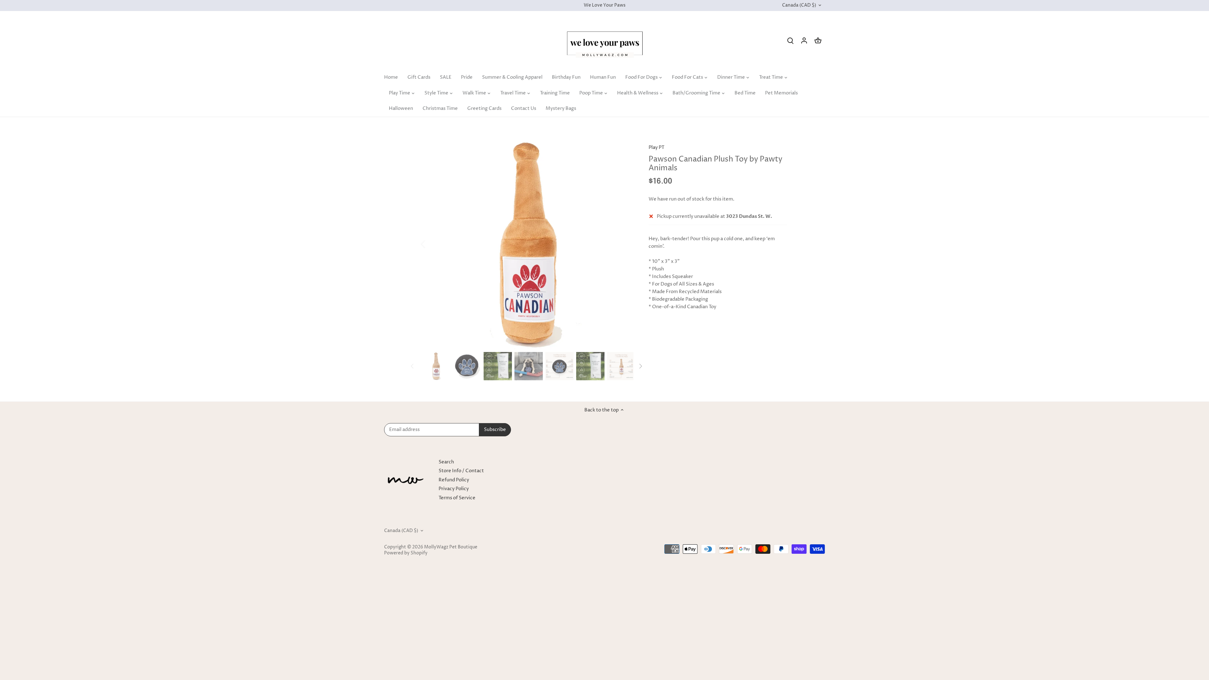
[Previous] (431, 243)
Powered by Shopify (406, 553)
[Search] (790, 40)
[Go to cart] (818, 40)
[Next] (624, 243)
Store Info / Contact (461, 471)
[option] (527, 243)
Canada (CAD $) (799, 5)
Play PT (656, 147)
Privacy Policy (454, 488)
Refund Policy (454, 480)
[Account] (804, 40)
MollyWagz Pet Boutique (450, 547)
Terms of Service (457, 498)
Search (446, 462)
